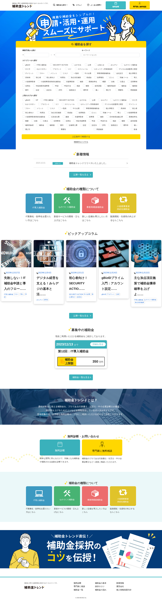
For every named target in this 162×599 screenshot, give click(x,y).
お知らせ (101, 65)
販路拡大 (72, 90)
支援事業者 (70, 82)
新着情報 (120, 583)
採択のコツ (99, 586)
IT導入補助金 (41, 65)
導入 (135, 77)
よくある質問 (95, 5)
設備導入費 (73, 125)
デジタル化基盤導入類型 (128, 69)
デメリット (29, 73)
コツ (69, 69)
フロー (41, 73)
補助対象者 (111, 86)
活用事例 (134, 82)
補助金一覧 (78, 590)
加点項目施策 (76, 77)
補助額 (134, 86)
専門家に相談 (79, 586)
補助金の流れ (100, 590)
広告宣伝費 (55, 117)
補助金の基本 (100, 583)
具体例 (27, 77)
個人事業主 (133, 73)
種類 (87, 86)
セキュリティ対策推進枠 (103, 69)
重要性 (120, 90)
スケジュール (83, 69)
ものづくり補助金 (130, 65)
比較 (113, 82)
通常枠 (85, 90)
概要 (104, 82)
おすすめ (77, 65)
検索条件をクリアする (81, 142)
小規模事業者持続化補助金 (51, 82)
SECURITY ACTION (60, 65)
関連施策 (134, 90)
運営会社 (120, 586)
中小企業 (88, 73)
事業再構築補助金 (103, 73)
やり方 (27, 69)
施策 (81, 82)
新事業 (91, 117)
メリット (53, 73)
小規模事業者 (30, 82)
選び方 (108, 90)
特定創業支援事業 (42, 86)
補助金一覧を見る (81, 377)
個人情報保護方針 (124, 590)
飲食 (135, 129)
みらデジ (114, 65)
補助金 (123, 86)
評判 (60, 90)
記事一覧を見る (81, 174)
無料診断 (77, 583)
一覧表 (76, 73)
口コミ (111, 77)
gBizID (27, 65)
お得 (89, 65)
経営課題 (98, 86)
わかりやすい (42, 69)
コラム (78, 5)
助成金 (89, 77)
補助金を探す (61, 5)
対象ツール (124, 77)
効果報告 (100, 77)
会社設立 (119, 73)
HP (37, 100)
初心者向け (50, 77)
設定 (37, 90)
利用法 (62, 77)
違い (97, 90)
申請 (56, 86)
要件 (27, 90)
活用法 (27, 86)
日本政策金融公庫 (116, 117)
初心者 (38, 77)
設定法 (48, 90)
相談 (78, 86)
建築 (67, 117)
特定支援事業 (81, 121)
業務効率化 (93, 82)
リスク (65, 73)
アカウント (57, 69)
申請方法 (67, 86)
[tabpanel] (16, 272)
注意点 (122, 82)
